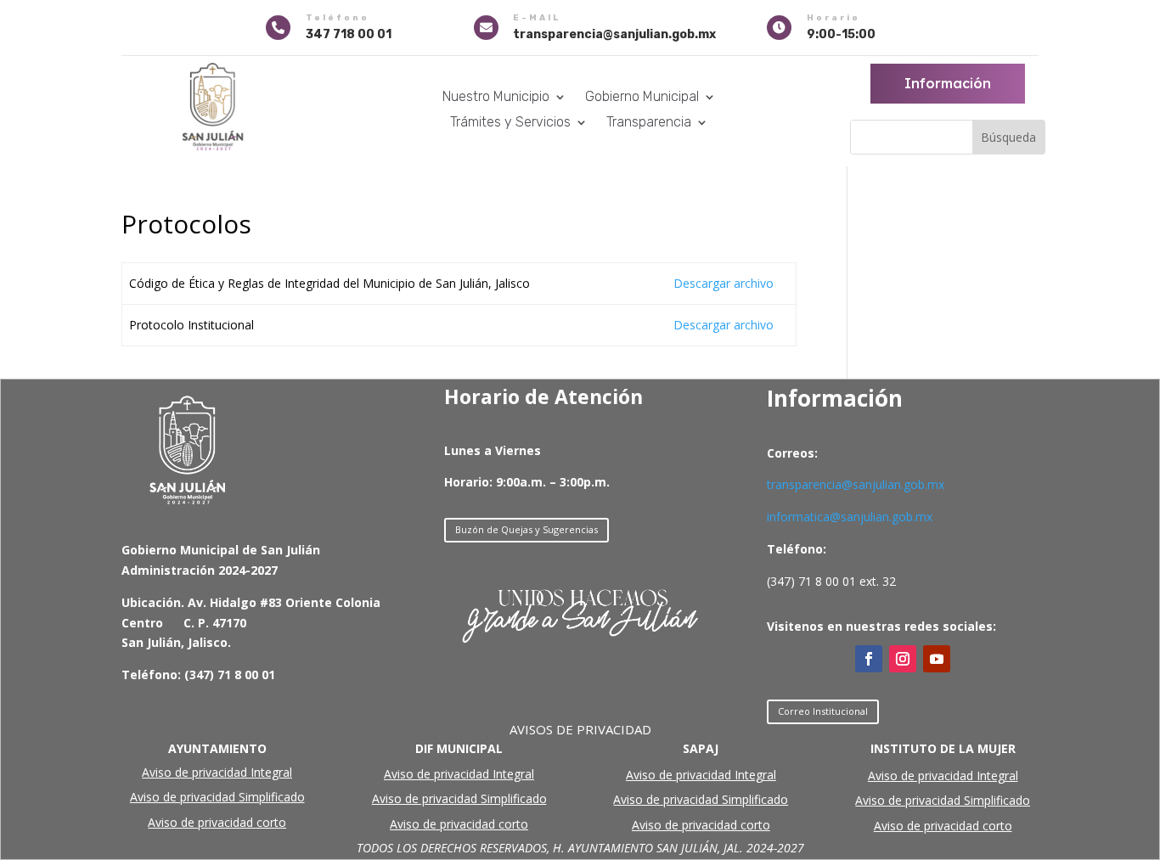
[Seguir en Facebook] (868, 658)
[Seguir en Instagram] (902, 658)
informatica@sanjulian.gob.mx (849, 517)
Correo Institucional (823, 711)
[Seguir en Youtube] (936, 658)
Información (947, 83)
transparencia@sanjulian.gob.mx (855, 484)
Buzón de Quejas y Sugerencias (526, 529)
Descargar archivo (723, 283)
